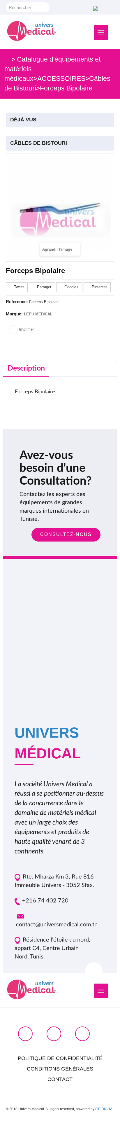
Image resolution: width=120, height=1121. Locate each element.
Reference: (17, 301)
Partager (43, 287)
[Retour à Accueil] (7, 59)
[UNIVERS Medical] (31, 30)
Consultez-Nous (66, 534)
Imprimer (26, 329)
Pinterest (99, 287)
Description (26, 368)
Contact (60, 1079)
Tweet (18, 287)
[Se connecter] (94, 8)
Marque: (14, 313)
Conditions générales (60, 1069)
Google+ (71, 287)
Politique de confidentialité (60, 1058)
